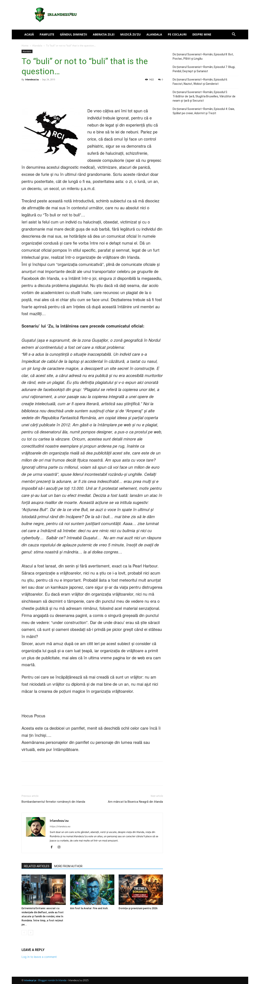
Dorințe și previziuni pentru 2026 (138, 908)
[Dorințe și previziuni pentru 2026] (141, 889)
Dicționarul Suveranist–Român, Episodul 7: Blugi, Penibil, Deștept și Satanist (204, 69)
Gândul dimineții (73, 34)
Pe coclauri (177, 34)
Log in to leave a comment (39, 956)
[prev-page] (24, 932)
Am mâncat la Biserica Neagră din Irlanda (135, 802)
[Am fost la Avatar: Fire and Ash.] (92, 889)
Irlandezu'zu (32, 79)
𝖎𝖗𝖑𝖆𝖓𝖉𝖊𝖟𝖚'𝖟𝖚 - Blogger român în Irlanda (45, 980)
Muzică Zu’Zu (130, 34)
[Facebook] (50, 96)
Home (25, 45)
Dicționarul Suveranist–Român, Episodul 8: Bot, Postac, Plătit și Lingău (203, 56)
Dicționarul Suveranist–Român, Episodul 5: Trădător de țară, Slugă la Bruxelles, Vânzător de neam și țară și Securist (204, 96)
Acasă (29, 34)
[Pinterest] (68, 96)
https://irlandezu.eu (60, 826)
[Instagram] (60, 847)
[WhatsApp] (78, 96)
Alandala (154, 34)
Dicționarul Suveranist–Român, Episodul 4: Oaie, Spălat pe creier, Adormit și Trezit (204, 111)
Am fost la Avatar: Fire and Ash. (89, 908)
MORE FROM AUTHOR (68, 866)
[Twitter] (59, 96)
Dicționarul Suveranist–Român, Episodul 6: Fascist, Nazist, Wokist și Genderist (200, 81)
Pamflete (47, 34)
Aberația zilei (104, 34)
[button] (233, 35)
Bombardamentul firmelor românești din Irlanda (53, 802)
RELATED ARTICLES (36, 866)
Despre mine (201, 34)
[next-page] (30, 932)
